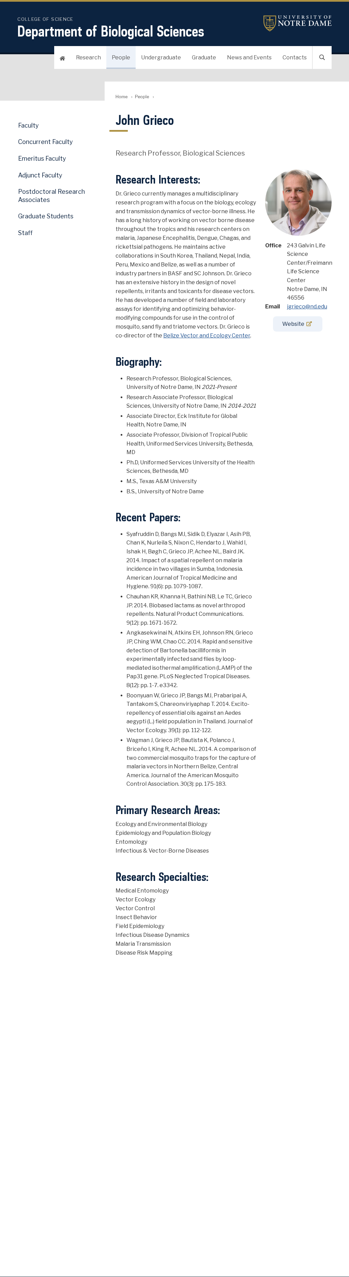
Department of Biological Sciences (110, 31)
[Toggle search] (322, 57)
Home (121, 96)
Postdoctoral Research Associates (51, 195)
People (121, 57)
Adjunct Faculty (40, 175)
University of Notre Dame (297, 23)
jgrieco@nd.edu (307, 306)
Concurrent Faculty (45, 141)
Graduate (204, 57)
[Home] (62, 57)
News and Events (249, 57)
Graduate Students (45, 216)
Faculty (28, 125)
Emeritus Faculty (42, 158)
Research (88, 57)
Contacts (295, 57)
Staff (25, 232)
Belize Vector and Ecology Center (206, 335)
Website (293, 324)
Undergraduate (161, 57)
